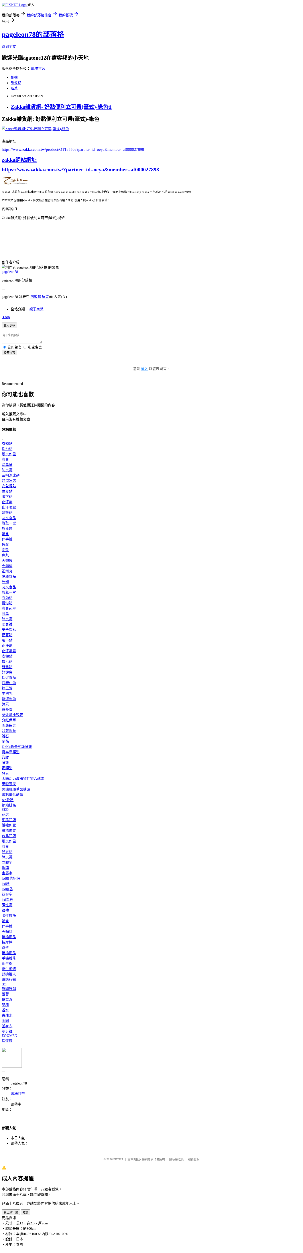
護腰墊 (7, 768)
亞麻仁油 (9, 683)
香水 (5, 1010)
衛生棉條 (9, 969)
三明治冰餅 (11, 475)
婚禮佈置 (9, 825)
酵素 (5, 704)
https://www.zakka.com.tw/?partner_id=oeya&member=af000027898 (80, 169)
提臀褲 (7, 1041)
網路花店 (9, 820)
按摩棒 (7, 942)
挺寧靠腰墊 (11, 752)
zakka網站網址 (19, 160)
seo (4, 984)
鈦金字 (7, 894)
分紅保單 (9, 720)
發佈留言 (9, 352)
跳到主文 (9, 47)
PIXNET (118, 1159)
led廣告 (7, 889)
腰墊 (5, 763)
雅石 (5, 736)
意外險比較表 (12, 715)
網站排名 (9, 805)
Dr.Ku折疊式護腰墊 (17, 747)
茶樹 (5, 1005)
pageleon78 (10, 272)
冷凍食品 (9, 576)
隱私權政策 (176, 1159)
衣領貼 (7, 443)
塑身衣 (7, 1026)
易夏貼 (7, 491)
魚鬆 (5, 544)
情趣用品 (9, 937)
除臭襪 (7, 465)
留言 (45, 297)
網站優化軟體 (12, 795)
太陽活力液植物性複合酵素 (23, 779)
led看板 (7, 900)
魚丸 (5, 555)
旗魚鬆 (7, 529)
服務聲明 (193, 1159)
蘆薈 (5, 994)
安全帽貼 (9, 486)
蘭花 (5, 741)
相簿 (14, 77)
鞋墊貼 (7, 513)
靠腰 (5, 757)
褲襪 (5, 910)
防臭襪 (7, 470)
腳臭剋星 (9, 454)
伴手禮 (7, 539)
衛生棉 (7, 963)
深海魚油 (9, 699)
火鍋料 (7, 566)
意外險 (7, 709)
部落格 (16, 83)
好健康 (7, 672)
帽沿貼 (7, 449)
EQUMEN (9, 1036)
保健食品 (9, 677)
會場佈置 (9, 830)
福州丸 (7, 571)
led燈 (6, 884)
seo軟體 (8, 800)
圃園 (5, 1021)
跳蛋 (5, 948)
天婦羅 (7, 560)
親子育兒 (36, 309)
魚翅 (5, 582)
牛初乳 (7, 693)
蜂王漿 (7, 688)
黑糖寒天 (9, 784)
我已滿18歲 (11, 1212)
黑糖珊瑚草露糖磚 (16, 789)
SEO (5, 809)
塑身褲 (7, 1031)
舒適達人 (9, 974)
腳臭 (5, 459)
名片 (14, 88)
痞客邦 (35, 297)
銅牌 (5, 868)
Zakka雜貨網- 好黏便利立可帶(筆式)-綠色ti (61, 107)
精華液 (7, 999)
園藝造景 (9, 725)
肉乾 (5, 550)
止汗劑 (7, 502)
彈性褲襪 (9, 916)
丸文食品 (9, 518)
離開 (25, 1212)
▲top (6, 317)
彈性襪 (7, 905)
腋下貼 (7, 497)
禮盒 (5, 534)
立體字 (7, 862)
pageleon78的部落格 (33, 34)
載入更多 (9, 325)
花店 (5, 814)
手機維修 (9, 958)
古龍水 (7, 1015)
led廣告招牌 (11, 878)
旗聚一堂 (9, 523)
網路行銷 (9, 979)
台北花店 (9, 836)
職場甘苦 (38, 68)
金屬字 (7, 873)
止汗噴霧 (9, 507)
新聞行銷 (9, 989)
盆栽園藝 (9, 731)
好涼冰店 (9, 481)
